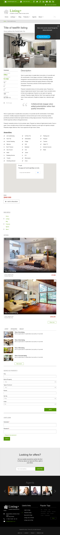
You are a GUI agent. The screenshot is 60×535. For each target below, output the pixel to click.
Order (5, 401)
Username (6, 422)
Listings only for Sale (28, 520)
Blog (20, 17)
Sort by (5, 396)
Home (6, 17)
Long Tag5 (49, 511)
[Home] (6, 11)
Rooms (5, 390)
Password (6, 428)
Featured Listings (27, 512)
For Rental (16, 238)
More (53, 518)
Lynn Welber (23, 494)
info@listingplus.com (10, 521)
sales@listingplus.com (12, 1)
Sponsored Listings (28, 515)
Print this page (9, 102)
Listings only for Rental (29, 517)
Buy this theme (43, 37)
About (40, 17)
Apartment (8, 238)
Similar (21, 329)
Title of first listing (10, 271)
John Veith (34, 494)
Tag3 (49, 509)
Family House (9, 280)
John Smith (46, 494)
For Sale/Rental (47, 515)
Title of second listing (11, 313)
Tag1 (41, 509)
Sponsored (14, 329)
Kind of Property (8, 379)
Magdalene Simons (13, 493)
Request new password (10, 435)
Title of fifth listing (20, 348)
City (5, 373)
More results (19, 363)
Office (5, 74)
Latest (6, 329)
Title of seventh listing (21, 355)
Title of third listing (20, 340)
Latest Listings (27, 510)
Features (26, 17)
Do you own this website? (25, 172)
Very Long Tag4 (43, 511)
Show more (52, 322)
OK (38, 172)
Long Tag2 (45, 509)
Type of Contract (8, 385)
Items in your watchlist (51, 4)
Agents (34, 17)
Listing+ (16, 11)
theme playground (47, 30)
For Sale (6, 79)
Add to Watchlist (12, 201)
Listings (12, 17)
